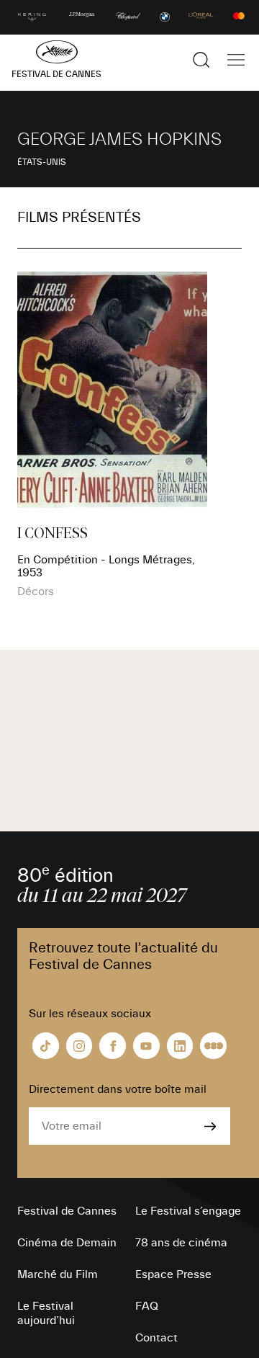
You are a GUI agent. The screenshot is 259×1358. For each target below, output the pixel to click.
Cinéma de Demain (67, 1242)
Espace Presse (173, 1274)
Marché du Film (57, 1274)
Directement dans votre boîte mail (117, 1089)
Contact (156, 1337)
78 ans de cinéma (181, 1242)
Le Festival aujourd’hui (46, 1313)
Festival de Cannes (67, 1211)
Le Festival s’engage (188, 1211)
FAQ (146, 1306)
